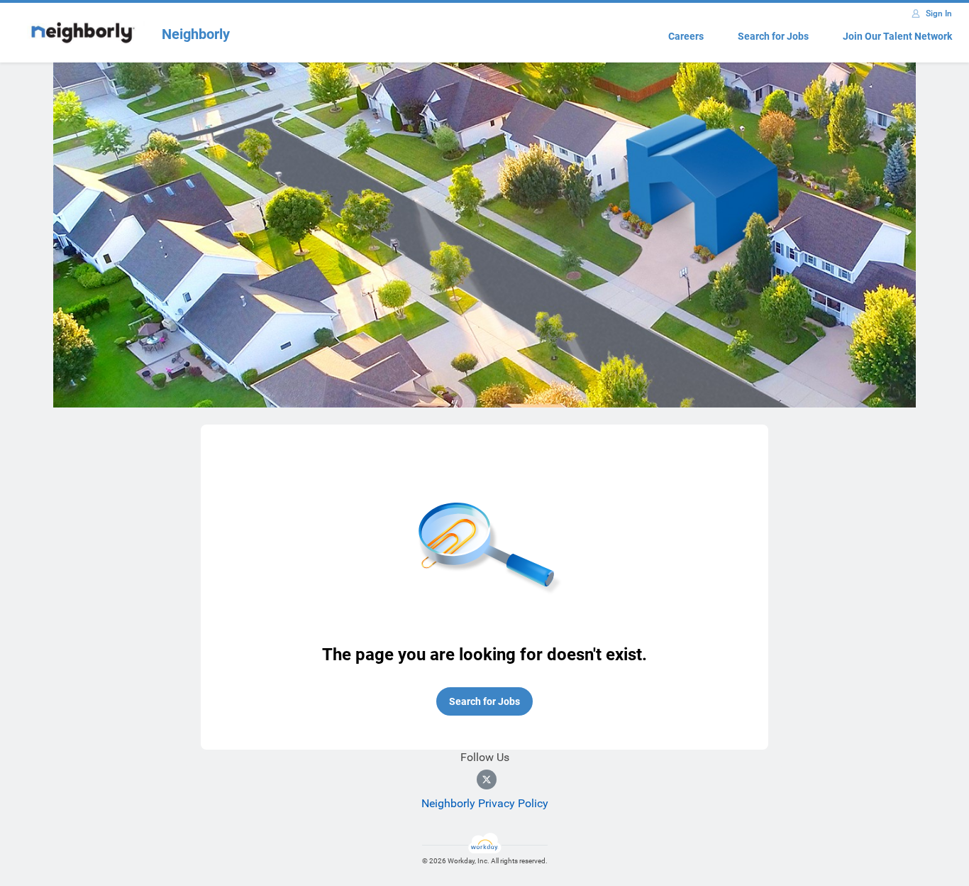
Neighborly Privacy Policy (484, 803)
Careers (686, 36)
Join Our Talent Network (897, 36)
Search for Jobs (773, 36)
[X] (487, 779)
